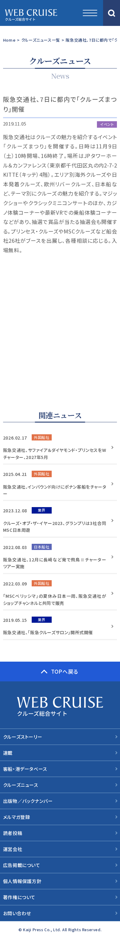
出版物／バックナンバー (28, 801)
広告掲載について (21, 865)
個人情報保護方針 (22, 881)
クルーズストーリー (22, 736)
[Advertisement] (60, 324)
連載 (8, 753)
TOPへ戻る (64, 671)
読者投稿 (12, 833)
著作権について (19, 897)
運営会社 (12, 849)
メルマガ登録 (16, 817)
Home (9, 40)
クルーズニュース (20, 785)
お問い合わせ (17, 913)
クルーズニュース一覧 (40, 40)
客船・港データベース (25, 769)
